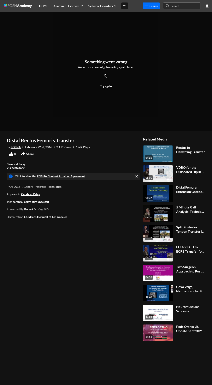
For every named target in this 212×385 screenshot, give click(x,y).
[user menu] (207, 5)
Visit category (15, 167)
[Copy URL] (106, 76)
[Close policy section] (137, 176)
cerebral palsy (21, 201)
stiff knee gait (40, 201)
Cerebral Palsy (30, 194)
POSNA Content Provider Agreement (61, 176)
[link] (151, 5)
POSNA (16, 147)
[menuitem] (43, 5)
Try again (106, 86)
